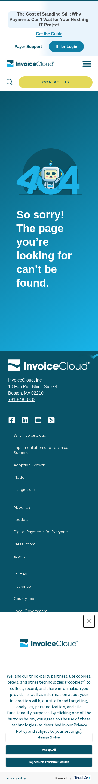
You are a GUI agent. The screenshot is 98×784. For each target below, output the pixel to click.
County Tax (24, 598)
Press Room (24, 544)
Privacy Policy (16, 778)
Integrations (25, 489)
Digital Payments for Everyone (41, 532)
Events (20, 556)
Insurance (22, 586)
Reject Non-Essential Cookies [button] (49, 762)
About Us (22, 507)
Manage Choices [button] (49, 737)
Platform (21, 477)
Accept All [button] (49, 749)
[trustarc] (82, 778)
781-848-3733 (21, 399)
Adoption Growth (29, 465)
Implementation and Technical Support (41, 450)
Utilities (20, 574)
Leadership (24, 519)
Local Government (31, 611)
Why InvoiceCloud (30, 435)
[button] (89, 621)
